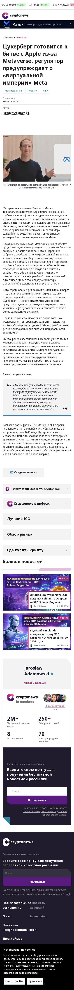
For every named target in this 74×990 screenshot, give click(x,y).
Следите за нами (25, 472)
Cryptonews (8, 37)
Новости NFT (21, 37)
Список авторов (55, 706)
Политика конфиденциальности (39, 811)
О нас (7, 916)
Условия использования (47, 894)
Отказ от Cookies (14, 981)
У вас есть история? (37, 905)
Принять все (35, 981)
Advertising (38, 916)
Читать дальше (35, 682)
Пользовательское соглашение (13, 905)
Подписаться (37, 800)
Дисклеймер (12, 939)
